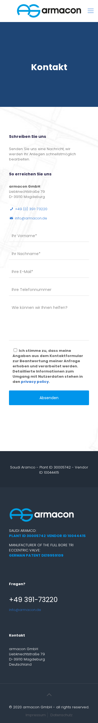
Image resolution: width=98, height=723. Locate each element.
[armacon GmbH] (49, 11)
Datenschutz (61, 715)
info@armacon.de (25, 609)
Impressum (36, 715)
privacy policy (35, 381)
